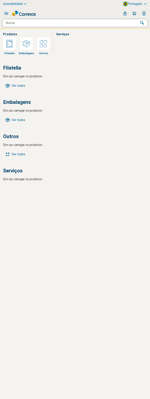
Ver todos (18, 85)
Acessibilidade (13, 4)
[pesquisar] (142, 23)
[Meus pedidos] (125, 13)
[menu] (6, 13)
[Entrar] (144, 13)
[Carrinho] (134, 13)
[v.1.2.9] (24, 13)
